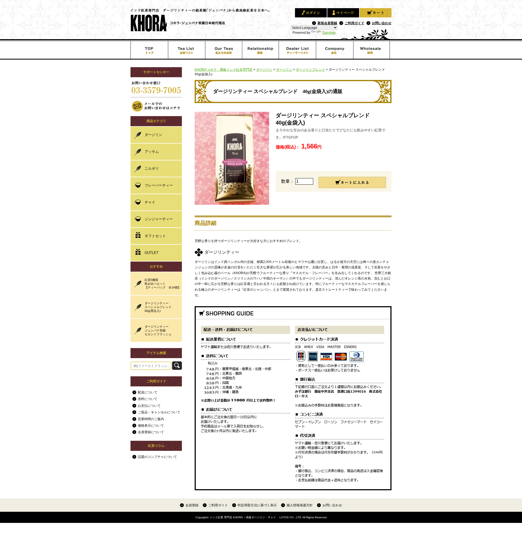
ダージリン (153, 135)
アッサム (152, 152)
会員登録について (151, 432)
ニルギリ (152, 168)
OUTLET (152, 253)
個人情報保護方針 (300, 505)
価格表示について (151, 425)
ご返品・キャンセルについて (159, 412)
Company (335, 50)
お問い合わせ (381, 23)
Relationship (260, 50)
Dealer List (298, 50)
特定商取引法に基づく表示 (257, 505)
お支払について (149, 406)
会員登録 (191, 505)
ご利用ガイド (354, 23)
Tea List (186, 50)
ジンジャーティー (159, 219)
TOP (149, 50)
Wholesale (372, 50)
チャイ (150, 202)
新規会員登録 (327, 23)
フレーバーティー (159, 185)
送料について (147, 399)
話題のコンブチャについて (157, 457)
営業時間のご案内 (151, 419)
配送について (147, 392)
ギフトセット (155, 236)
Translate (329, 32)
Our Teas (223, 50)
